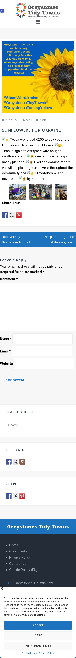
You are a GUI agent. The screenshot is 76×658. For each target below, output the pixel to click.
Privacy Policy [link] (46, 653)
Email (5, 351)
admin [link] (29, 120)
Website (6, 363)
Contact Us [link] (17, 564)
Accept (38, 625)
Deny (38, 635)
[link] (2, 11)
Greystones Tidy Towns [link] (38, 526)
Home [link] (14, 545)
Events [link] (42, 120)
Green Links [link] (18, 551)
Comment (9, 279)
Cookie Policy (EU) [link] (23, 570)
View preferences (38, 645)
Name (5, 339)
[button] (70, 591)
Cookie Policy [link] (29, 653)
